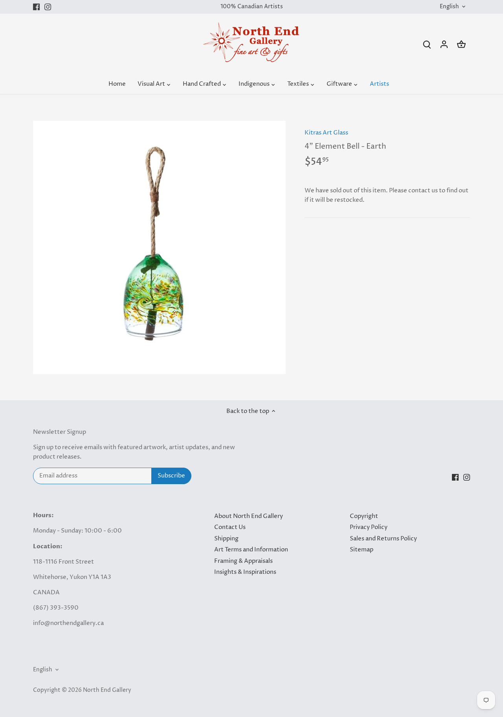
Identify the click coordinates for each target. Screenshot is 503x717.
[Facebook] (36, 7)
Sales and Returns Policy (383, 539)
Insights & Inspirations (245, 572)
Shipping (226, 539)
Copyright (364, 516)
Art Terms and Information (251, 550)
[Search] (426, 44)
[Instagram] (47, 7)
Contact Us (230, 527)
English (449, 7)
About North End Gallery (248, 516)
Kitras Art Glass (326, 133)
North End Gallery (107, 690)
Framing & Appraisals (243, 561)
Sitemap (361, 550)
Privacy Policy (368, 527)
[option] (159, 247)
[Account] (444, 44)
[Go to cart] (461, 44)
